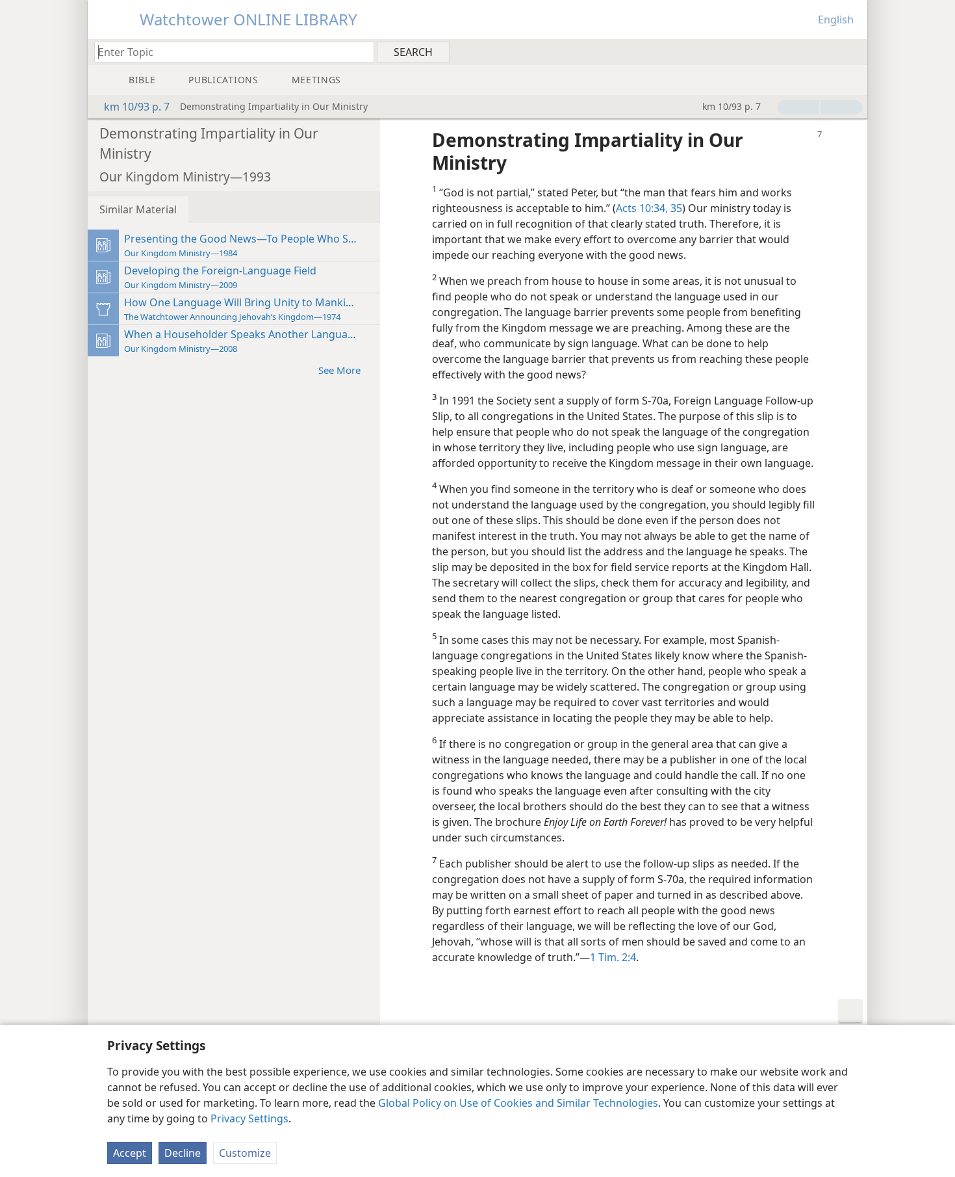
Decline (182, 1153)
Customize (245, 1153)
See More (339, 370)
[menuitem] (852, 51)
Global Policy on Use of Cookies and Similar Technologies (518, 1103)
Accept (129, 1153)
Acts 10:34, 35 (649, 208)
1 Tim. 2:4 (613, 957)
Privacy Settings (249, 1118)
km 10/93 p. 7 (137, 106)
